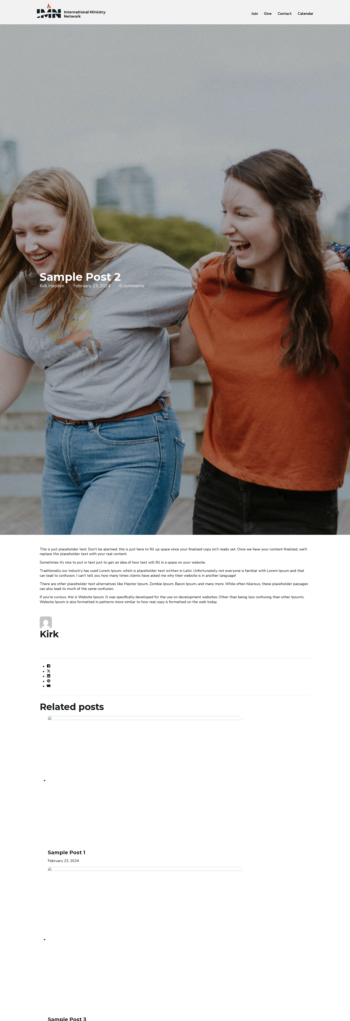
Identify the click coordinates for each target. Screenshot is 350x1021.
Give (268, 13)
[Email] (48, 686)
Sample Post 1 (66, 852)
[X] (48, 671)
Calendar (305, 13)
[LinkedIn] (48, 676)
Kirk (49, 634)
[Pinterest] (48, 681)
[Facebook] (48, 666)
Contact (285, 13)
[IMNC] (49, 10)
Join (254, 13)
